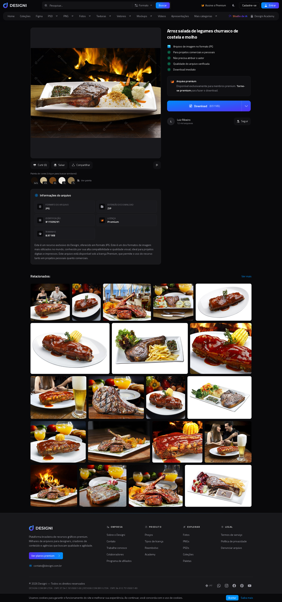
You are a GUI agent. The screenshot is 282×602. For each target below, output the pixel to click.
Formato (143, 5)
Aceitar (232, 598)
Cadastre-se (249, 5)
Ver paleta (86, 180)
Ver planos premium (42, 556)
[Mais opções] (246, 106)
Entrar (272, 5)
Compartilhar (83, 165)
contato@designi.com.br (48, 566)
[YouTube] (249, 585)
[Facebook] (234, 585)
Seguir (244, 121)
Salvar (61, 165)
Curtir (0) (42, 165)
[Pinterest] (241, 585)
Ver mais (246, 276)
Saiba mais (247, 598)
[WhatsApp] (218, 585)
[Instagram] (226, 585)
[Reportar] (157, 165)
